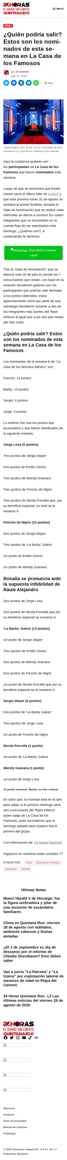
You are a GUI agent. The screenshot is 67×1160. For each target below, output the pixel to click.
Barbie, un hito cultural (43, 789)
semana (25, 869)
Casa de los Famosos (48, 862)
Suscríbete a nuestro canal (42, 253)
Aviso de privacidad (14, 1120)
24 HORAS (22, 71)
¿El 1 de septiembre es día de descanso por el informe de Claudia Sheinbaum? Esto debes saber (32, 954)
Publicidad (9, 1133)
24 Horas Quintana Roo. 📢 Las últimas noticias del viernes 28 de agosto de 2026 (33, 1000)
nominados (11, 869)
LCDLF (53, 194)
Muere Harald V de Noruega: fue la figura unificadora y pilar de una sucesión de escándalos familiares (31, 905)
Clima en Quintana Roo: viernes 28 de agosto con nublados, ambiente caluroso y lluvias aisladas (31, 929)
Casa (29, 862)
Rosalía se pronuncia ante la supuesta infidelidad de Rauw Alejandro (32, 584)
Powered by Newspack (15, 1154)
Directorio (9, 1108)
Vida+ (8, 25)
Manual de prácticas (15, 1127)
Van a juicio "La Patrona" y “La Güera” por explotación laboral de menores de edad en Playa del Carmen (33, 978)
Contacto (8, 1114)
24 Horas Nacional (48, 842)
